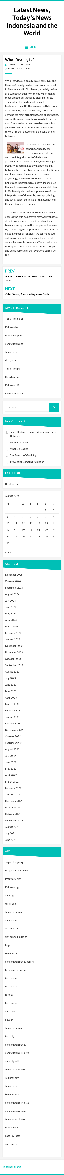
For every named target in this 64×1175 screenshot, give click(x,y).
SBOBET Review (19, 442)
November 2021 (14, 807)
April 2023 (11, 697)
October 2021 (13, 813)
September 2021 (14, 820)
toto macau (11, 986)
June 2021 (10, 839)
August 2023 (12, 671)
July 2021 (10, 833)
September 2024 (14, 587)
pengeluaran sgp (14, 343)
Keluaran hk (11, 327)
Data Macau (12, 376)
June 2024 (10, 606)
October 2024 (13, 581)
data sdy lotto (12, 1135)
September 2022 (14, 742)
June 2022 (10, 762)
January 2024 (12, 639)
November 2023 (14, 652)
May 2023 (10, 691)
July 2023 (10, 678)
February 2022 (13, 788)
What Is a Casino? (20, 448)
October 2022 (13, 736)
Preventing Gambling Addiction (27, 461)
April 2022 (11, 775)
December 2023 (14, 645)
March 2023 (12, 703)
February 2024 (13, 632)
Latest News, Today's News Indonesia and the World (32, 21)
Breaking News (13, 483)
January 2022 (12, 794)
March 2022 (12, 781)
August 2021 (12, 826)
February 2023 (13, 710)
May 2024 (10, 613)
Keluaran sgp (12, 887)
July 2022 (10, 755)
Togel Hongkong (14, 318)
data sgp (9, 895)
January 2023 (12, 716)
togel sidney (12, 1127)
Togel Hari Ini (12, 368)
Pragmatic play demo (16, 870)
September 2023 (14, 665)
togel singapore (13, 335)
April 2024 (11, 619)
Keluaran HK (12, 385)
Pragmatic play (13, 878)
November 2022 (14, 729)
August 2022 (12, 749)
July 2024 (10, 600)
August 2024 (12, 594)
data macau (11, 1144)
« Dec (8, 552)
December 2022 (14, 723)
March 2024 (12, 626)
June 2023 (10, 684)
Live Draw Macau (14, 393)
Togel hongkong (11, 1166)
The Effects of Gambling (23, 455)
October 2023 (13, 658)
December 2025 (14, 574)
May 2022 (10, 768)
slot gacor (10, 360)
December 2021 (14, 800)
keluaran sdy (12, 351)
